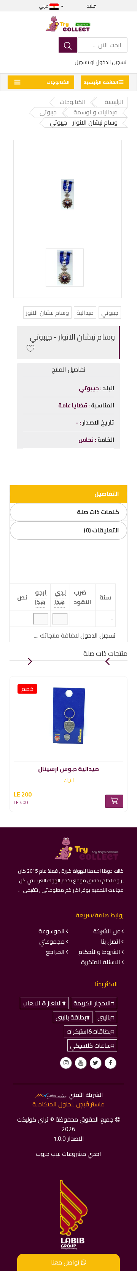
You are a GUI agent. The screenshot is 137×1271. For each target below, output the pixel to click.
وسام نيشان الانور (47, 312)
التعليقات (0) (101, 530)
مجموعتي (52, 941)
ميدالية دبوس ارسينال (68, 767)
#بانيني (106, 1017)
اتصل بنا (110, 941)
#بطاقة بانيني (73, 1017)
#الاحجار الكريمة (94, 1003)
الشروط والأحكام (99, 951)
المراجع (55, 951)
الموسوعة (51, 931)
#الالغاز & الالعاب (44, 1003)
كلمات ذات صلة (98, 512)
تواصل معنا (66, 1262)
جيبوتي (109, 312)
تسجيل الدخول (111, 62)
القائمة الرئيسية (100, 82)
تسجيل (82, 62)
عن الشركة (106, 931)
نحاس (86, 439)
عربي (44, 6)
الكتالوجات (58, 82)
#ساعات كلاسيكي (92, 1045)
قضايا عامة (73, 405)
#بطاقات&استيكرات (91, 1031)
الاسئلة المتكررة (100, 962)
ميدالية (85, 312)
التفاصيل (106, 493)
